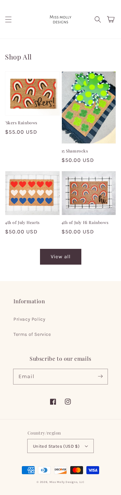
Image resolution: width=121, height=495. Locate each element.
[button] (8, 19)
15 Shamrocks (75, 150)
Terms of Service (32, 334)
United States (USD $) (56, 446)
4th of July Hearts (22, 222)
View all (61, 257)
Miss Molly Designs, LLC (66, 482)
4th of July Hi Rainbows (85, 222)
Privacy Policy (29, 319)
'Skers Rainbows (21, 122)
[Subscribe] (100, 376)
